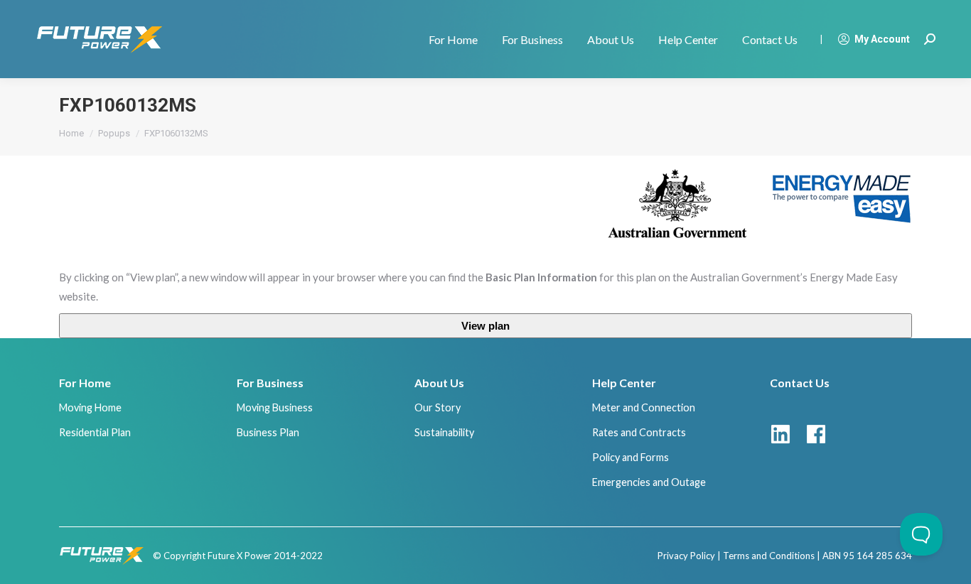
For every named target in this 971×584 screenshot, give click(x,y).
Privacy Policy (686, 555)
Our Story (437, 407)
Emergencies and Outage (649, 482)
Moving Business (275, 407)
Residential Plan (95, 432)
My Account (882, 39)
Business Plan (268, 432)
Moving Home (90, 407)
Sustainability (444, 432)
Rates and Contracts (639, 432)
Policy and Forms (630, 457)
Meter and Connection (643, 407)
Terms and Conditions (769, 555)
